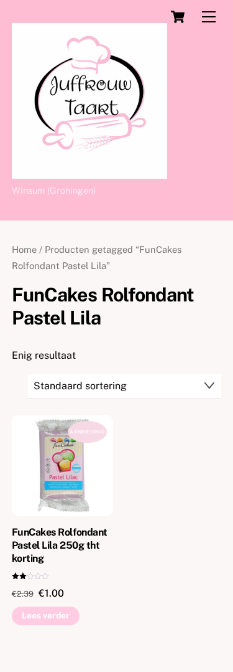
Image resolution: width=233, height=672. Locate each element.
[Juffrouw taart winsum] (89, 173)
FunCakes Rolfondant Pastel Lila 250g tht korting (59, 545)
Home (24, 249)
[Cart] (177, 16)
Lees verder (46, 615)
